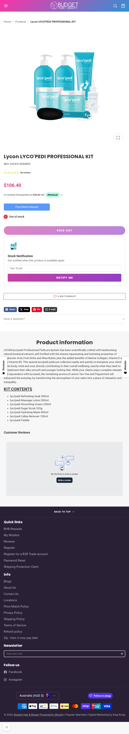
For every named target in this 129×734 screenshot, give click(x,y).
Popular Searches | (77, 714)
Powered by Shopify (52, 714)
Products (20, 21)
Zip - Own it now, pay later (21, 638)
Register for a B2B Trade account (26, 554)
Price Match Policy (16, 606)
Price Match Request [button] (26, 206)
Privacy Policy (13, 613)
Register (9, 548)
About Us (10, 587)
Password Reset (14, 560)
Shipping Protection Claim (21, 567)
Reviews (9, 541)
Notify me (64, 278)
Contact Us (11, 594)
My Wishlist (11, 535)
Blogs (7, 581)
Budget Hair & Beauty (26, 714)
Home (7, 21)
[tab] (64, 389)
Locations (10, 600)
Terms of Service (15, 625)
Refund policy (13, 631)
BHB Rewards (13, 529)
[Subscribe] (121, 653)
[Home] (64, 6)
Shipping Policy (14, 619)
